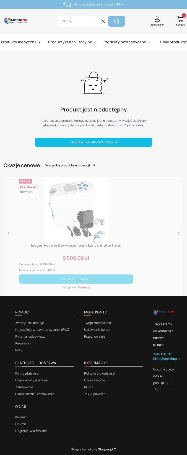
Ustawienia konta (97, 329)
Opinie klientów (95, 380)
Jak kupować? (94, 394)
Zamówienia (24, 387)
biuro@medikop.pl (166, 359)
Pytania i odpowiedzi (30, 336)
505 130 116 (163, 354)
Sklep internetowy (92, 449)
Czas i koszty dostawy (31, 380)
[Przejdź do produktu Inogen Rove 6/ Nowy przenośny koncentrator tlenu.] (76, 209)
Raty (18, 350)
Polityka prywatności (99, 373)
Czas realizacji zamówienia (34, 394)
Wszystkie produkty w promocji (67, 165)
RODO (88, 387)
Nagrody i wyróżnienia (31, 431)
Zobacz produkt (76, 279)
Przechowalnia (94, 336)
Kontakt (21, 417)
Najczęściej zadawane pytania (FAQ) (42, 329)
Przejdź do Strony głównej (93, 142)
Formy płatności (27, 373)
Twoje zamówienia (97, 323)
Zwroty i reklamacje (29, 323)
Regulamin (23, 343)
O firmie (21, 424)
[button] (116, 21)
